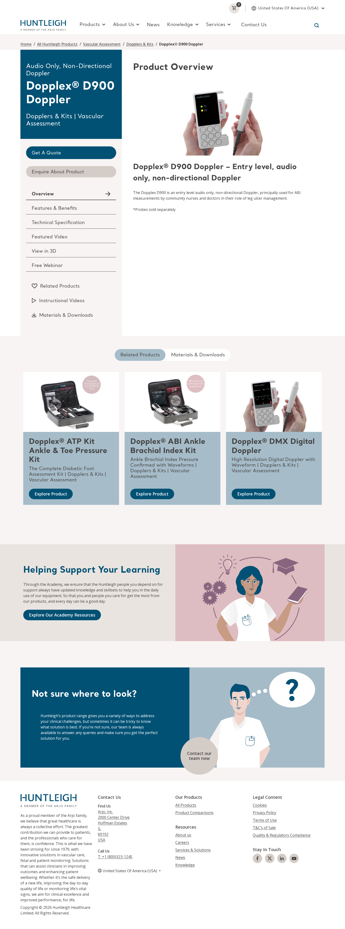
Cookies (260, 805)
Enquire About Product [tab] (58, 172)
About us (183, 835)
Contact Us (254, 25)
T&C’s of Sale (264, 827)
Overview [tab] (43, 194)
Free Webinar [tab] (47, 265)
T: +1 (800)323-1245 (115, 856)
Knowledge (185, 865)
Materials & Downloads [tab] (198, 355)
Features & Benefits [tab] (54, 208)
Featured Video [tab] (49, 237)
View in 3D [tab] (44, 251)
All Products (185, 805)
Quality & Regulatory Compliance (281, 835)
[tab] (71, 152)
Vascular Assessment (102, 44)
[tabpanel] (223, 136)
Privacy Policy (264, 812)
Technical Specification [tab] (58, 223)
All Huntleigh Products (57, 44)
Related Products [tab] (140, 355)
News (153, 25)
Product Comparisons (194, 812)
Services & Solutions (193, 850)
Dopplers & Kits (139, 44)
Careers (182, 842)
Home (25, 44)
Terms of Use (265, 820)
